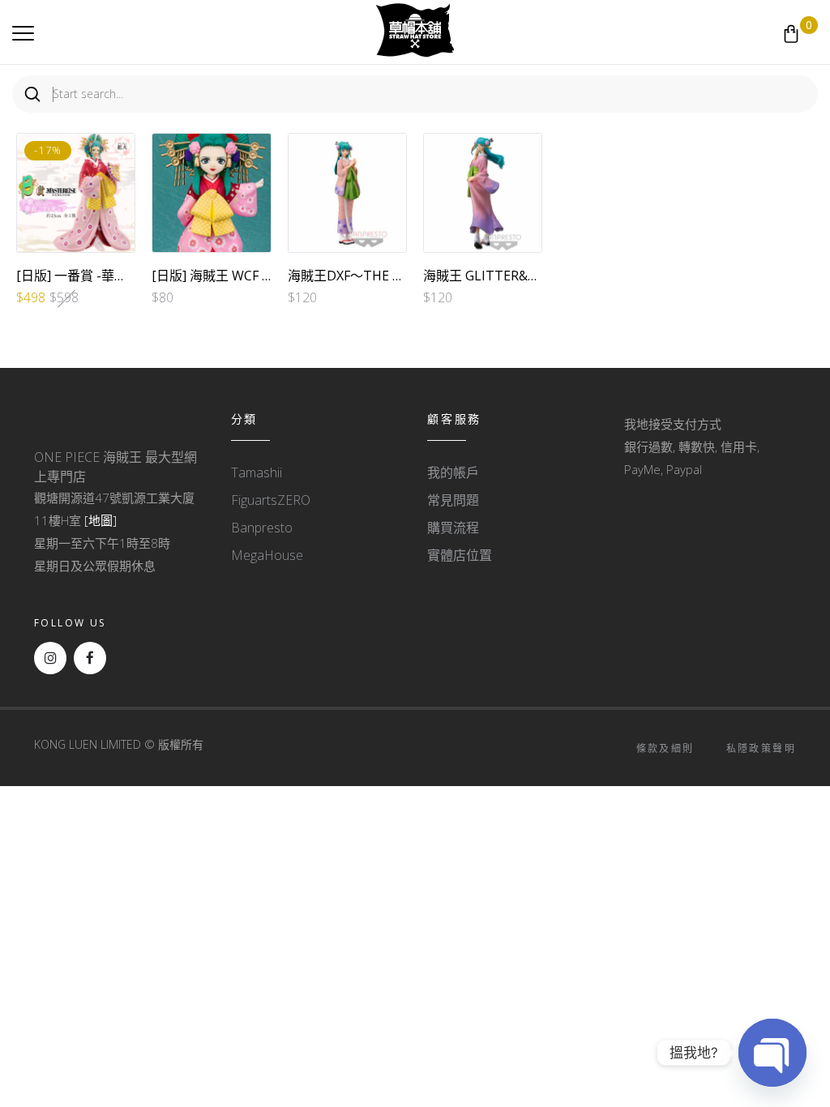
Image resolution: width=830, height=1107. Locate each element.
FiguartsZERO (270, 500)
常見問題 (453, 500)
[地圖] (100, 520)
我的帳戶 (453, 472)
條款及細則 (665, 748)
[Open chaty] (772, 1053)
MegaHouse (267, 555)
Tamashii (256, 472)
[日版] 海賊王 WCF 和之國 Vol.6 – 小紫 (262, 275)
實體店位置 (459, 555)
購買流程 (453, 527)
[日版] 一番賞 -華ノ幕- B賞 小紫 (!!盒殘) (129, 275)
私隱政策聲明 (761, 748)
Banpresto (262, 527)
